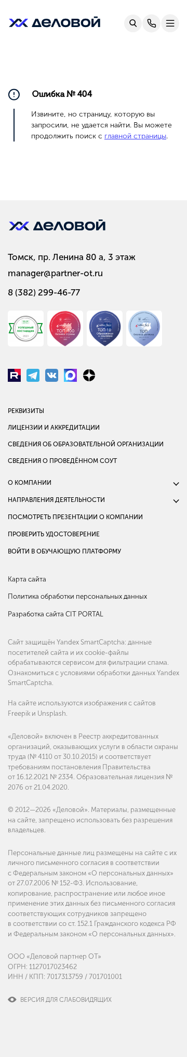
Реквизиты (26, 411)
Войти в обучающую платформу (64, 551)
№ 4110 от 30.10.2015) (64, 756)
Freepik (19, 713)
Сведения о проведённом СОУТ (62, 461)
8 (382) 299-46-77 (44, 292)
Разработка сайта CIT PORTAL (55, 614)
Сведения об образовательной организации (86, 444)
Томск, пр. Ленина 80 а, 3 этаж (72, 257)
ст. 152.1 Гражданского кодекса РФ (122, 923)
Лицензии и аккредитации (54, 427)
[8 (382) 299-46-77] (151, 23)
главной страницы (135, 136)
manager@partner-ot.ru (55, 273)
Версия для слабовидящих (66, 999)
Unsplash (51, 713)
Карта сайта (27, 579)
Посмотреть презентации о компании (75, 517)
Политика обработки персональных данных (77, 596)
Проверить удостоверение (54, 534)
